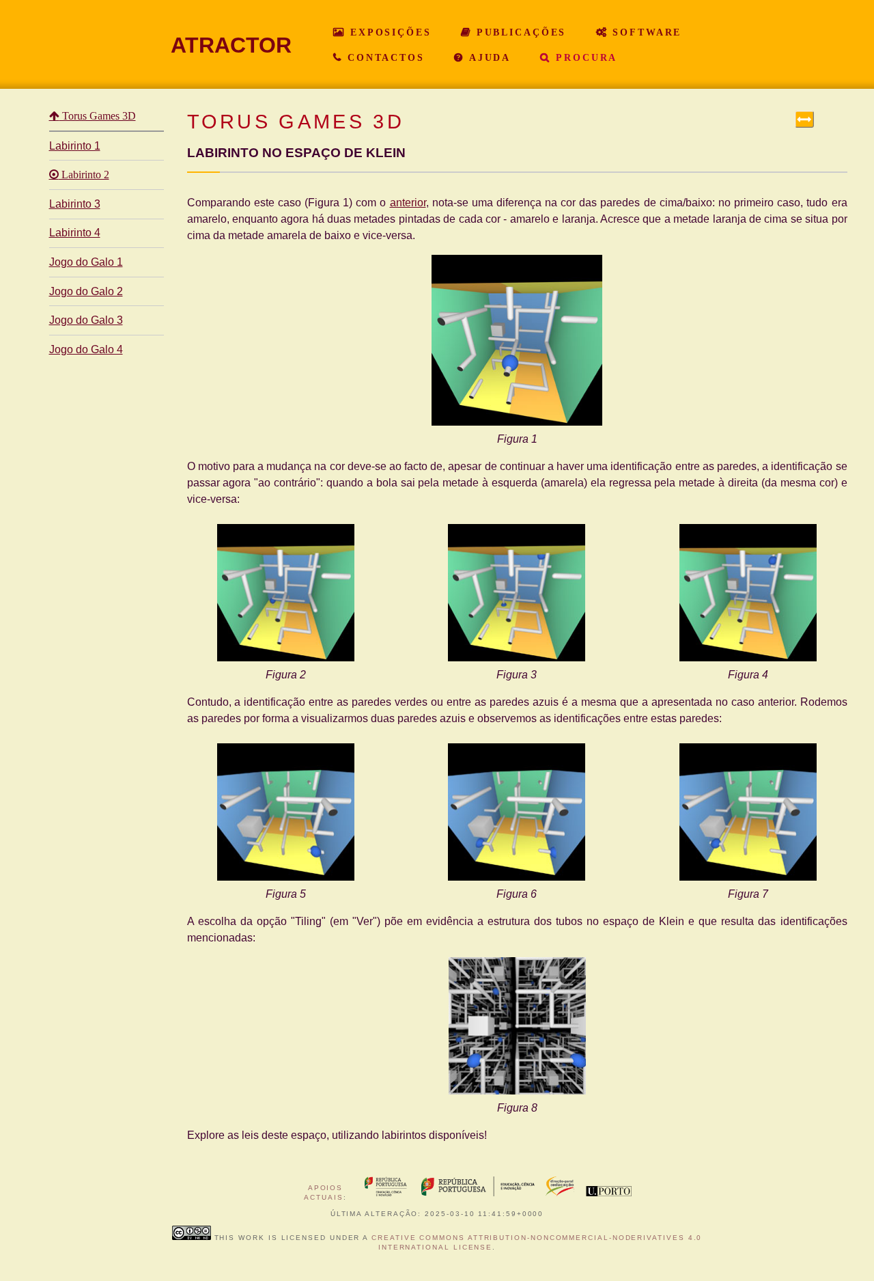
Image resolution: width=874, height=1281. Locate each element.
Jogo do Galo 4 (86, 349)
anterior (408, 202)
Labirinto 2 (84, 174)
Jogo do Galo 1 (86, 262)
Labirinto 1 (74, 146)
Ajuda (487, 57)
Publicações (519, 32)
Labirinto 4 (74, 232)
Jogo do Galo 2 (86, 291)
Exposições (389, 32)
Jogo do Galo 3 (86, 320)
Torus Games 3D (97, 116)
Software (644, 32)
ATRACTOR (231, 45)
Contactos (384, 57)
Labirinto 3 (74, 204)
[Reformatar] (805, 119)
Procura (584, 57)
